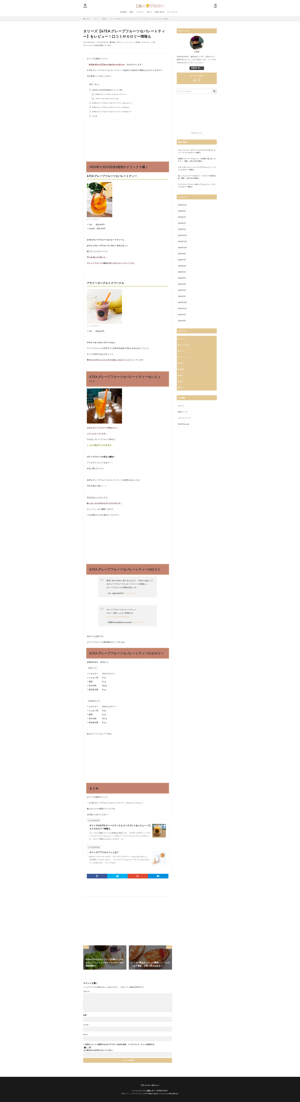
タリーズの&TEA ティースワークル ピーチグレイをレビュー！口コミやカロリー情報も (119, 827)
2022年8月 (182, 254)
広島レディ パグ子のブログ (157, 1091)
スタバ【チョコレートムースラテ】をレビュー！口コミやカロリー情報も (197, 168)
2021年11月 (182, 308)
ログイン (181, 406)
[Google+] (138, 876)
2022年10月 (182, 247)
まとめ (93, 116)
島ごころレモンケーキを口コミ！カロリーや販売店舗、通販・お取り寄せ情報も (197, 177)
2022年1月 (182, 296)
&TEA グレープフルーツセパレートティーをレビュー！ (111, 103)
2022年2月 (182, 290)
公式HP (94, 219)
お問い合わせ (160, 12)
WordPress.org (183, 424)
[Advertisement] (127, 138)
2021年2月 (182, 321)
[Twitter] (117, 876)
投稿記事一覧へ (196, 68)
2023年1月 (182, 229)
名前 (85, 1015)
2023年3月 (182, 217)
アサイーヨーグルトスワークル (105, 99)
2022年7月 (182, 260)
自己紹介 (123, 12)
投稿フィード (183, 412)
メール (86, 1025)
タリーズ (132, 42)
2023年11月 (182, 205)
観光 (181, 381)
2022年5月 (182, 272)
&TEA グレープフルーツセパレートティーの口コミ (110, 107)
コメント (86, 991)
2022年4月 (182, 278)
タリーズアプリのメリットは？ (104, 852)
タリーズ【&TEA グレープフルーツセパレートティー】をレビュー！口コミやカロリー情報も (139, 19)
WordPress (173, 1094)
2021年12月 (182, 302)
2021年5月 (182, 315)
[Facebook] (97, 876)
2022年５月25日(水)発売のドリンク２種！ (106, 90)
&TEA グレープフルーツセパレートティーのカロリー (110, 112)
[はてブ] (158, 876)
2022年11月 (182, 241)
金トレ (149, 12)
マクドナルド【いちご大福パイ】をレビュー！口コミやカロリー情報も (197, 185)
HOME (87, 19)
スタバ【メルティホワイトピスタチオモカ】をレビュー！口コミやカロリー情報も (197, 151)
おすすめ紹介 (185, 345)
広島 (131, 12)
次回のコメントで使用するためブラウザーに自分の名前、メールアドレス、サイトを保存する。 (120, 1044)
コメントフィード (184, 418)
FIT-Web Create (151, 1094)
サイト (85, 1034)
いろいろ (140, 12)
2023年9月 (182, 211)
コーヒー (126, 42)
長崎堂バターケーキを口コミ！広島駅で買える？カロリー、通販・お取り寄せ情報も (197, 160)
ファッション (185, 357)
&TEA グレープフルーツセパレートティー (109, 94)
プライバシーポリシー (150, 1085)
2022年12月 (182, 235)
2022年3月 (182, 284)
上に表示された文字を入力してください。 (98, 1050)
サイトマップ (172, 12)
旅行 (181, 375)
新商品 (104, 19)
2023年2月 (182, 223)
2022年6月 (182, 266)
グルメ (121, 42)
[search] (214, 91)
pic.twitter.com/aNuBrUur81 (118, 616)
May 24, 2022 (129, 593)
